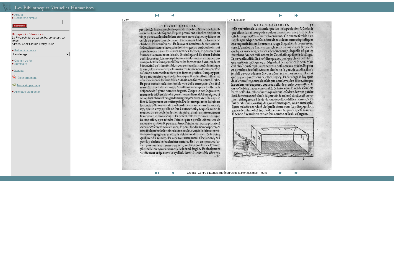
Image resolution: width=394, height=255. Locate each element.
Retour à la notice (25, 50)
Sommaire (20, 64)
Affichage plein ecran (27, 91)
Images (18, 70)
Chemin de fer (23, 60)
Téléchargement (26, 77)
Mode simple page (28, 85)
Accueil (18, 14)
